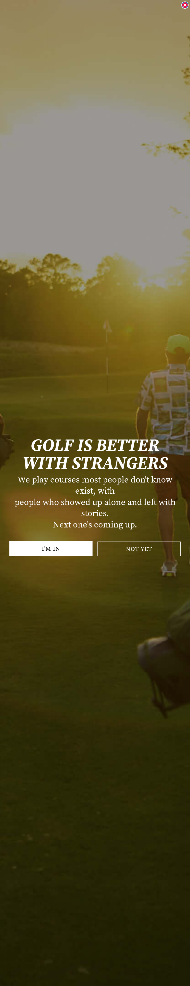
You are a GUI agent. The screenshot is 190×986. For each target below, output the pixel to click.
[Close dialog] (185, 5)
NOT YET (139, 549)
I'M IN (51, 549)
